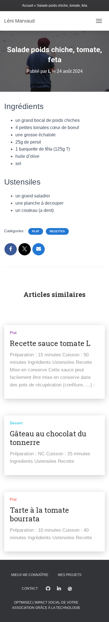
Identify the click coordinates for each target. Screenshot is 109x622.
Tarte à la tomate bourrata (39, 514)
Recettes (57, 231)
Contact (30, 588)
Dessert (16, 423)
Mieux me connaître (29, 575)
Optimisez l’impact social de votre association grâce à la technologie (46, 605)
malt (70, 588)
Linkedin (59, 588)
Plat (35, 231)
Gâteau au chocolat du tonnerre (48, 438)
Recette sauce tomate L (50, 343)
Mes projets (69, 575)
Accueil (27, 6)
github (48, 588)
